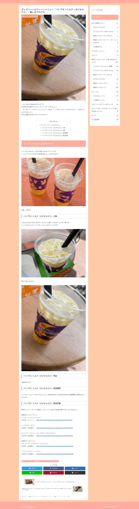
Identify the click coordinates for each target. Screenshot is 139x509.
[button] (75, 473)
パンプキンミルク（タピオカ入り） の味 (53, 127)
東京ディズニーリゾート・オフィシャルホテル (105, 41)
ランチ (105, 115)
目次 (51, 121)
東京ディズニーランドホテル (105, 36)
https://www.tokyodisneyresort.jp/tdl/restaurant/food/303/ (54, 420)
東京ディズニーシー (105, 87)
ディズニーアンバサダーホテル (105, 31)
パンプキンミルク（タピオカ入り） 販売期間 (55, 133)
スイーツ (105, 55)
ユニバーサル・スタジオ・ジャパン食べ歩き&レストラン (105, 110)
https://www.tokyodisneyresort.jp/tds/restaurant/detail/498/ (54, 454)
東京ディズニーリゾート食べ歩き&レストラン (48, 461)
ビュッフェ (105, 91)
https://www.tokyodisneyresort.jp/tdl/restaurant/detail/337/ (54, 428)
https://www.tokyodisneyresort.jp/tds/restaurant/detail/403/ (54, 446)
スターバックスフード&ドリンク (105, 104)
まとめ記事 (105, 119)
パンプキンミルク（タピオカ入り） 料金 (53, 130)
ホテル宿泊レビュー (105, 23)
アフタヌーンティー (105, 51)
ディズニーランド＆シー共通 (29, 461)
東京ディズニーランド (105, 83)
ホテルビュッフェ (105, 96)
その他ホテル (105, 47)
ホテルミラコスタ (105, 27)
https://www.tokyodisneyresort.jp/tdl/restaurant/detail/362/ (54, 436)
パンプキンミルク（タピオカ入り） (50, 125)
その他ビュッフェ (105, 100)
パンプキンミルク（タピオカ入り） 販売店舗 (55, 135)
